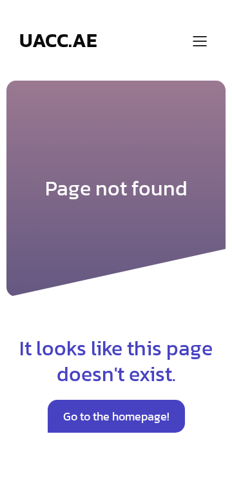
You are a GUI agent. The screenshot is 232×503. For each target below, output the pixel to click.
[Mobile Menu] (200, 41)
